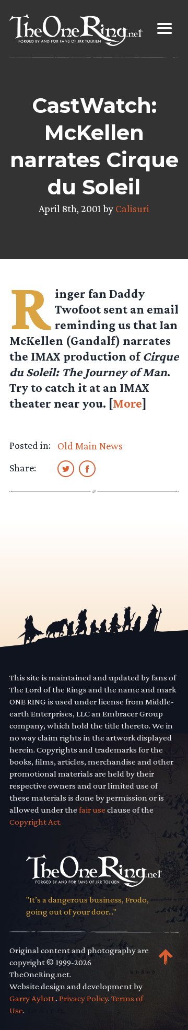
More (127, 403)
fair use (92, 810)
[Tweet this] (65, 468)
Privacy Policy (83, 998)
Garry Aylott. (32, 998)
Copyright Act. (35, 822)
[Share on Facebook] (87, 468)
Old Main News (90, 446)
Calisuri (132, 208)
